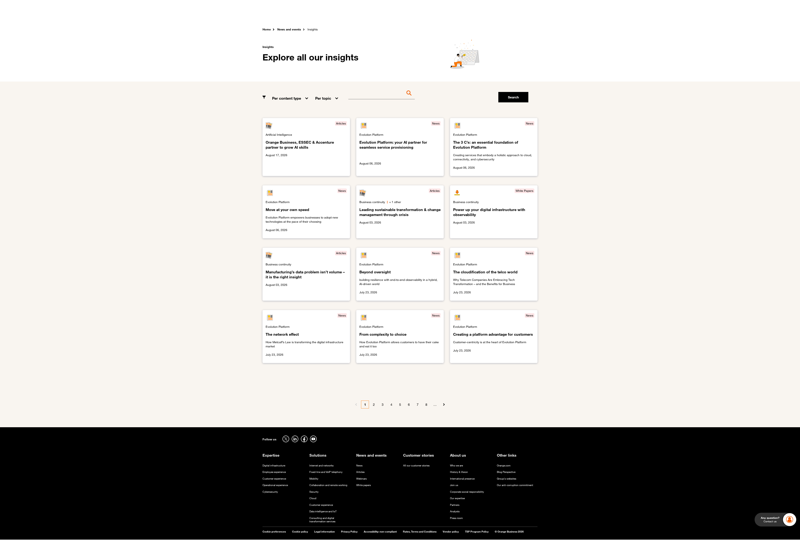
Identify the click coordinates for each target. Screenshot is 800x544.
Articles (360, 472)
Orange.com (503, 465)
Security (314, 491)
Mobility (313, 478)
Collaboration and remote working (328, 485)
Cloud (312, 498)
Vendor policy (451, 531)
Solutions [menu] (346, 16)
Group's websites (506, 478)
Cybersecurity (270, 491)
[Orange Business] (277, 16)
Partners (454, 504)
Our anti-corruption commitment (515, 485)
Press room (456, 518)
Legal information (324, 531)
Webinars (361, 478)
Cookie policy (300, 531)
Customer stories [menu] (373, 16)
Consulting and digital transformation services (322, 519)
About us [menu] (434, 16)
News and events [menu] (407, 16)
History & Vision (459, 472)
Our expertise (457, 498)
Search (513, 97)
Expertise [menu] (324, 16)
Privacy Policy (349, 531)
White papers (363, 485)
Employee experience (274, 472)
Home (266, 29)
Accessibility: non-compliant (380, 531)
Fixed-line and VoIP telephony (325, 472)
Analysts (455, 511)
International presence (462, 478)
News (359, 465)
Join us (454, 485)
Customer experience (274, 478)
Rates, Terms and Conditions (419, 531)
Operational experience (275, 485)
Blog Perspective (506, 472)
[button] (290, 95)
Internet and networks (321, 465)
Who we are (456, 465)
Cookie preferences (274, 531)
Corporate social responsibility (467, 491)
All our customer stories (416, 465)
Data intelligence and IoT (323, 511)
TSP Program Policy (477, 531)
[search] (515, 15)
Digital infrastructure (273, 465)
